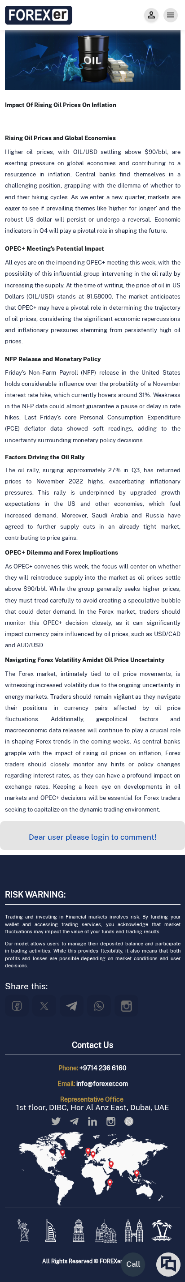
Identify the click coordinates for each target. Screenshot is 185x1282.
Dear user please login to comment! (92, 837)
